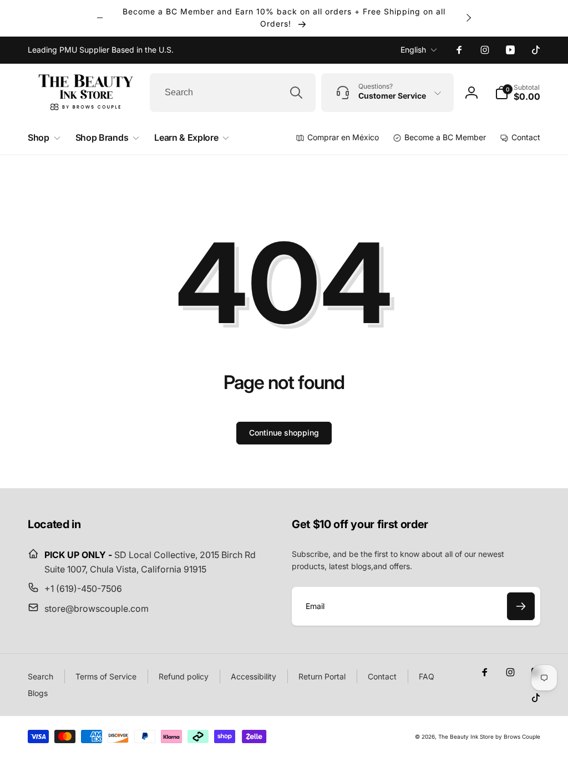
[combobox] (233, 92)
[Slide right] (468, 17)
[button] (517, 92)
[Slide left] (99, 17)
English (413, 49)
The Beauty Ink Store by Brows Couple (489, 736)
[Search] (296, 92)
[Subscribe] (521, 606)
